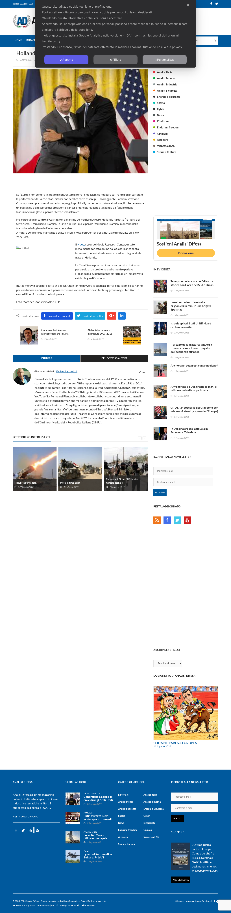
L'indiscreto (164, 121)
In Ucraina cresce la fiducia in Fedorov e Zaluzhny (189, 430)
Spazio (161, 102)
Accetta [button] (67, 59)
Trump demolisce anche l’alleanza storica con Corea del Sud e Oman (192, 283)
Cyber (160, 109)
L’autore (46, 358)
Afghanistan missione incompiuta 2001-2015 (100, 332)
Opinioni (162, 133)
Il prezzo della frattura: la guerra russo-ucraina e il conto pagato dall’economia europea (191, 348)
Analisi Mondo (166, 78)
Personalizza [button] (166, 59)
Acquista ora (181, 879)
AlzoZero (162, 139)
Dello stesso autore (114, 358)
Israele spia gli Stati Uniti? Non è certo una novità (191, 325)
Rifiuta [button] (116, 59)
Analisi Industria (167, 84)
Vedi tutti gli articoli (66, 371)
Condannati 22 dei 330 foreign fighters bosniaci (122, 481)
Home (18, 40)
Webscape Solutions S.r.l (203, 901)
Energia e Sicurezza (168, 96)
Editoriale (123, 794)
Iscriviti (160, 492)
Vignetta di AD (166, 145)
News (160, 115)
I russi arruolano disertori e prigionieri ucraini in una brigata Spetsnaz (191, 305)
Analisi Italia (164, 72)
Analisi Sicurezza (167, 90)
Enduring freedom (168, 127)
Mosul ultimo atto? (70, 482)
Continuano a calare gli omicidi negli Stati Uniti (98, 798)
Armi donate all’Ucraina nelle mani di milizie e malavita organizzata (194, 388)
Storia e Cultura (166, 152)
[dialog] (115, 34)
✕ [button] (188, 5)
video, (81, 244)
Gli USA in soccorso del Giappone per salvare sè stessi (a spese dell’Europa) (194, 409)
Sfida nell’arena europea (175, 743)
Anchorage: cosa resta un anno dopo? (194, 365)
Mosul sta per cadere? (25, 482)
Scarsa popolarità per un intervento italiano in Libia (55, 332)
